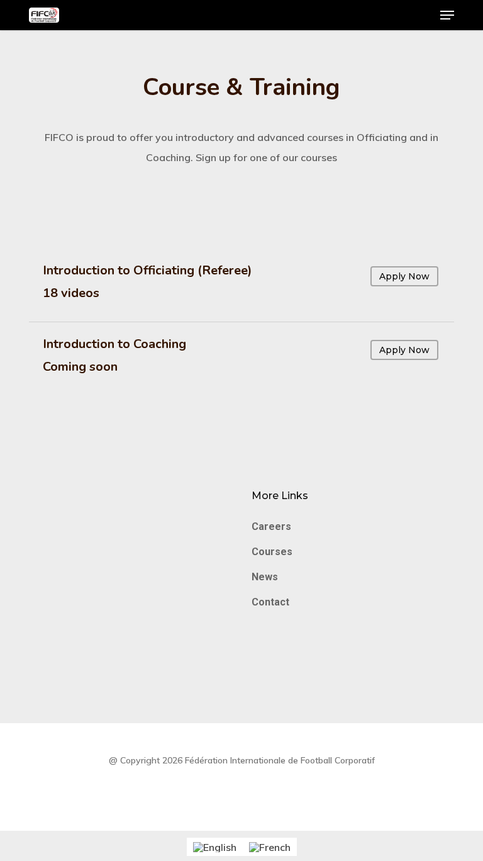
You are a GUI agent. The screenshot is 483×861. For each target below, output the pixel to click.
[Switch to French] (270, 847)
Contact (270, 602)
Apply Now (404, 276)
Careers (271, 526)
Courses (272, 552)
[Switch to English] (215, 847)
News (265, 577)
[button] (447, 15)
